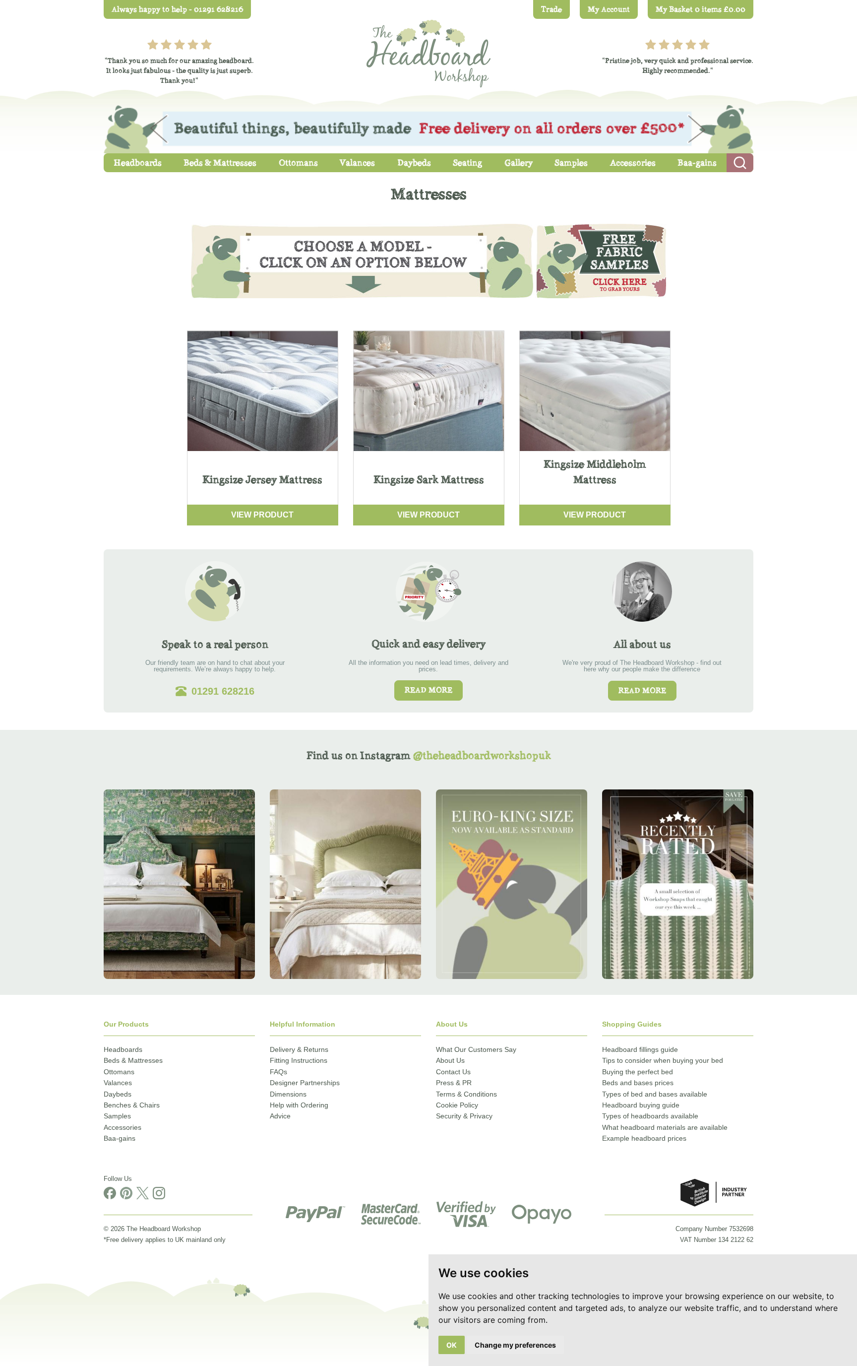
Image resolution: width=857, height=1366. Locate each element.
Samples (117, 1116)
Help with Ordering (299, 1105)
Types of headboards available (650, 1116)
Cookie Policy (457, 1105)
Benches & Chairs (132, 1105)
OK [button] (451, 1345)
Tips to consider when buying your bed (662, 1060)
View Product (262, 515)
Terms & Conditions (466, 1094)
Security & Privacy (464, 1116)
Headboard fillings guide (640, 1049)
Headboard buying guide (640, 1105)
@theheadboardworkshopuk (482, 755)
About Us (450, 1060)
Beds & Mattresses (133, 1060)
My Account (609, 9)
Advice (280, 1116)
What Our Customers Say (476, 1049)
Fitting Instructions (298, 1060)
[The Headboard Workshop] (428, 51)
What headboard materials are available (665, 1127)
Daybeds (117, 1094)
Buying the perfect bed (637, 1072)
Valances (118, 1083)
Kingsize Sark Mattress (428, 479)
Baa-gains (119, 1138)
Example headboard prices (644, 1138)
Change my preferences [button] (515, 1345)
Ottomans (119, 1072)
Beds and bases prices (637, 1083)
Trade (551, 9)
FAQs (278, 1072)
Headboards (123, 1049)
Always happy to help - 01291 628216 (177, 9)
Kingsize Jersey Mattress (262, 479)
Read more (428, 690)
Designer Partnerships (305, 1083)
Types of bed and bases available (654, 1094)
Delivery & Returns (299, 1049)
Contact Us (453, 1072)
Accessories (122, 1127)
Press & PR (454, 1083)
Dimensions (288, 1094)
